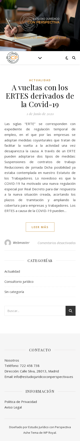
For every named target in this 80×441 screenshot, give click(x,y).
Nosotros (11, 360)
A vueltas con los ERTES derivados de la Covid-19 (40, 95)
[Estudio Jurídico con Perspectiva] (40, 22)
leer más (40, 227)
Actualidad (40, 80)
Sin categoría (14, 291)
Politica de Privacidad (20, 401)
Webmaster (21, 243)
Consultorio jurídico (19, 281)
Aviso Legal (13, 407)
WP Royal (49, 433)
